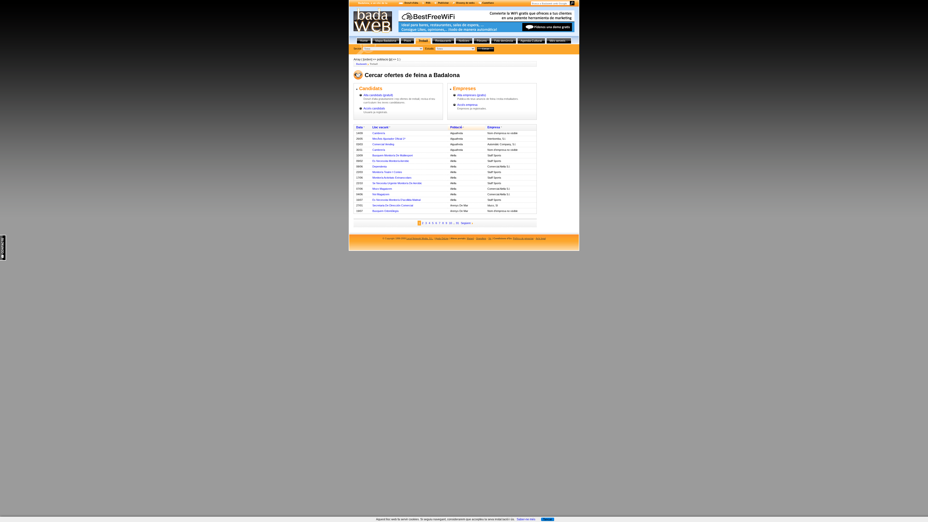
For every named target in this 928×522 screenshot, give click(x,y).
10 (450, 223)
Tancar (547, 519)
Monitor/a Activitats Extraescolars (392, 177)
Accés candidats (374, 108)
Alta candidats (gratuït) (378, 95)
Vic (490, 238)
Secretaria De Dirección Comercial (392, 205)
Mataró (470, 238)
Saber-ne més (526, 519)
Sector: (358, 48)
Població (456, 127)
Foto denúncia (503, 41)
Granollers (481, 238)
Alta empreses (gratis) (471, 95)
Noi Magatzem (380, 194)
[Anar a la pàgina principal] (373, 32)
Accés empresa (467, 105)
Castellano (488, 3)
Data (359, 127)
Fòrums (482, 41)
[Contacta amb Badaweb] (3, 259)
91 (457, 223)
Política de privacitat (523, 238)
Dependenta (379, 166)
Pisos (407, 41)
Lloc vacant (380, 127)
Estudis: (430, 48)
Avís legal (541, 238)
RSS (428, 3)
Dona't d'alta (411, 3)
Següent (466, 223)
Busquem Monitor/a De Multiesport (392, 155)
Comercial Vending (383, 144)
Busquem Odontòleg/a (385, 211)
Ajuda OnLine (442, 238)
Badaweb (361, 64)
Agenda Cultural (531, 41)
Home (364, 41)
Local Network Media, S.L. (419, 238)
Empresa (493, 127)
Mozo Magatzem (382, 188)
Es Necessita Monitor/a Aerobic (390, 161)
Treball (423, 41)
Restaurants (443, 41)
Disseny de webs (465, 3)
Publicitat (443, 3)
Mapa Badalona (385, 41)
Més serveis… (559, 41)
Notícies (464, 41)
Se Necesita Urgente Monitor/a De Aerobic (397, 183)
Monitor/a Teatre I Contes (387, 172)
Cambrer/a (378, 133)
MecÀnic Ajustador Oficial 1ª (388, 138)
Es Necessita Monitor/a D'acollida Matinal (396, 199)
